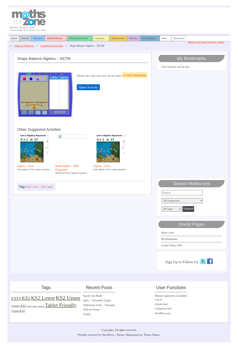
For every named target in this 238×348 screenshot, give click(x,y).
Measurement (118, 38)
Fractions (38, 38)
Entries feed (161, 304)
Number (25, 38)
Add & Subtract (54, 38)
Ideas (164, 38)
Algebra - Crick (25, 166)
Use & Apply (148, 38)
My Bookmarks (169, 239)
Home (14, 38)
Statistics (133, 38)
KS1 (26, 298)
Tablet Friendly (61, 305)
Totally (87, 314)
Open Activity (88, 87)
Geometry (100, 38)
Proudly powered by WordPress (96, 334)
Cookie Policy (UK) (171, 245)
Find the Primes (91, 309)
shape (34, 306)
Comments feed (163, 308)
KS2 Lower (32, 186)
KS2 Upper (47, 186)
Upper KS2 (18, 311)
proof (29, 306)
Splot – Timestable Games (97, 300)
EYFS (16, 298)
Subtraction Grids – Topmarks (99, 305)
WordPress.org (162, 313)
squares (41, 306)
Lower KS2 (18, 306)
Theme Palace (152, 334)
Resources (179, 38)
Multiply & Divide (78, 38)
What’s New (167, 232)
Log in (158, 299)
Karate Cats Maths (92, 295)
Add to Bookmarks (136, 75)
